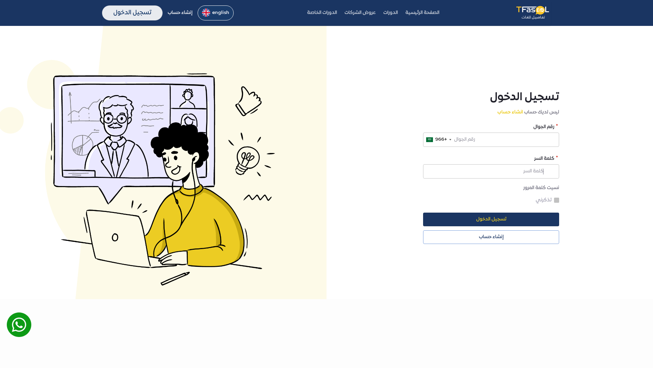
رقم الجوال (543, 128)
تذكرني (544, 200)
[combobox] (438, 140)
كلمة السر (544, 159)
